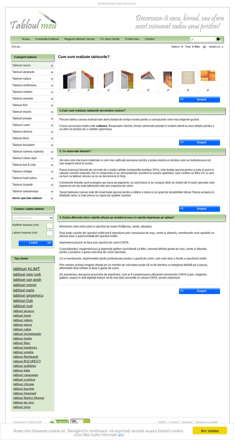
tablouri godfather (24, 366)
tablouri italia (21, 370)
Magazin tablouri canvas (79, 39)
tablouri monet (24, 285)
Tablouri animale (22, 98)
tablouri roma (21, 407)
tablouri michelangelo (27, 334)
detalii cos (214, 46)
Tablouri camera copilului (28, 151)
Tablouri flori (20, 105)
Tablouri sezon (21, 65)
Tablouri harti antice (24, 178)
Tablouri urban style (24, 158)
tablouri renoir (22, 315)
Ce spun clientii (110, 39)
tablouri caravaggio (25, 375)
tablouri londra (22, 338)
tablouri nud (22, 306)
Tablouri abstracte (23, 72)
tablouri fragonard (24, 393)
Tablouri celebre (22, 91)
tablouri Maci (21, 343)
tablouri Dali (23, 301)
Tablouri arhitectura (24, 85)
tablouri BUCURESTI (27, 361)
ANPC (162, 422)
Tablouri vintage (22, 171)
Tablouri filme (20, 138)
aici (121, 434)
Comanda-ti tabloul (47, 39)
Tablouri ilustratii (22, 184)
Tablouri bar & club (24, 164)
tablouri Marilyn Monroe (28, 398)
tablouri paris (23, 290)
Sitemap (187, 422)
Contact (149, 39)
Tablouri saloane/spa (25, 191)
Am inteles (210, 430)
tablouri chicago (23, 384)
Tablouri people (22, 118)
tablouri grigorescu (28, 295)
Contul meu (132, 39)
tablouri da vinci (23, 402)
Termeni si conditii (206, 422)
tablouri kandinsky (25, 347)
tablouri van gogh (27, 280)
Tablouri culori (21, 125)
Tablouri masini (21, 111)
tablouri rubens (23, 320)
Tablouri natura (21, 78)
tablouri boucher (23, 388)
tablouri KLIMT (26, 269)
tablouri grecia (22, 324)
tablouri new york (27, 274)
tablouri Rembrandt (25, 356)
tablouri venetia (23, 352)
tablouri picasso (23, 311)
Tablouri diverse (22, 131)
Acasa (26, 39)
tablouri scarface (24, 379)
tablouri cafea (22, 329)
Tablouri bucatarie (23, 145)
